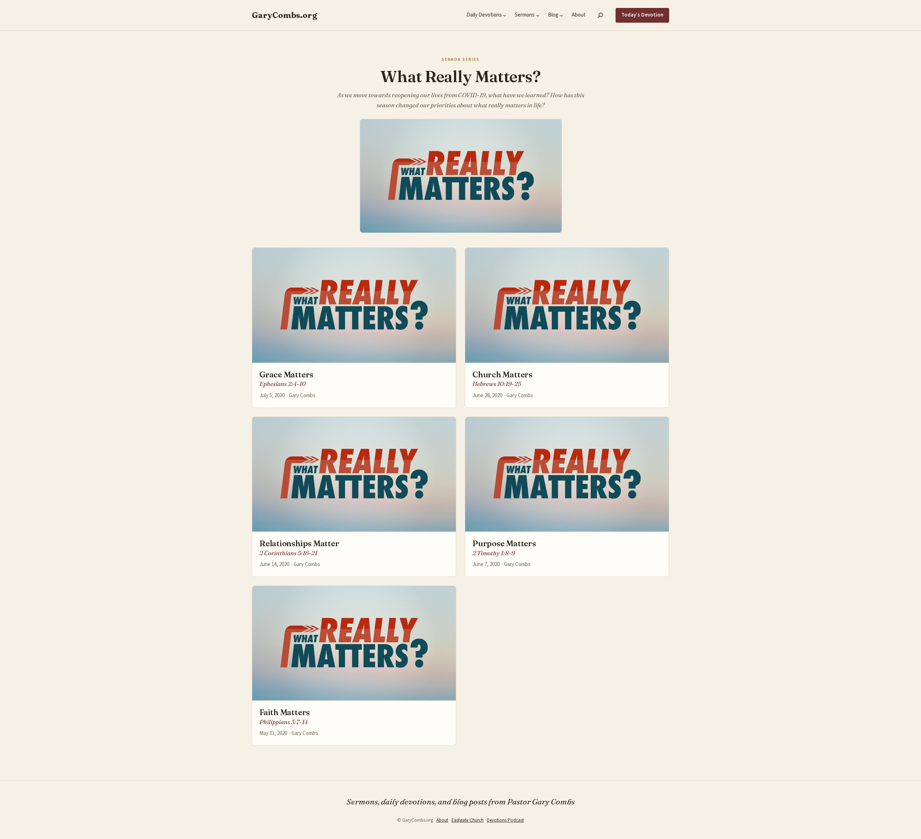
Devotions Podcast (505, 820)
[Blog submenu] (561, 15)
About (442, 820)
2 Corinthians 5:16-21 (288, 553)
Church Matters (502, 374)
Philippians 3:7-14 (283, 722)
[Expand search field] (600, 15)
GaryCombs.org (284, 15)
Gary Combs (302, 395)
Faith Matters (284, 712)
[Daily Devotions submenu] (504, 15)
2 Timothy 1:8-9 (493, 553)
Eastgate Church (468, 820)
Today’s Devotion (642, 15)
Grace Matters (286, 374)
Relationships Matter (299, 543)
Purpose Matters (504, 543)
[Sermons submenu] (537, 15)
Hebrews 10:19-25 (496, 383)
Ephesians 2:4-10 (282, 383)
